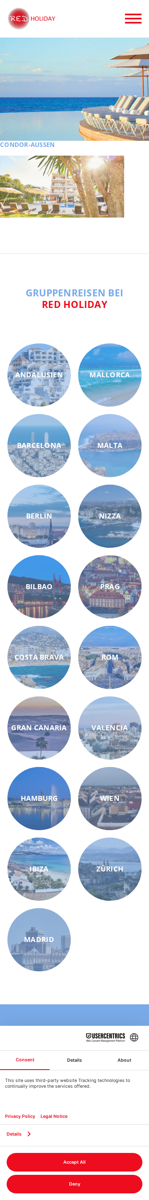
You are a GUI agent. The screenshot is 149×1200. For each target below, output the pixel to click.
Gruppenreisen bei (75, 298)
